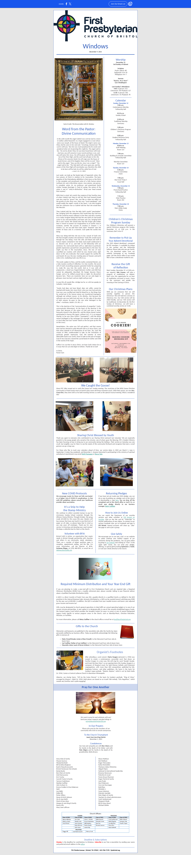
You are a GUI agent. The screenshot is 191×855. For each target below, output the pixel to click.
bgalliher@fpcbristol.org (122, 619)
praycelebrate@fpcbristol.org (96, 721)
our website (111, 543)
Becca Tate (98, 454)
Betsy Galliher (110, 506)
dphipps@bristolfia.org (64, 550)
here (117, 500)
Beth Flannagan (87, 454)
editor (83, 844)
